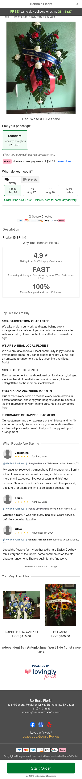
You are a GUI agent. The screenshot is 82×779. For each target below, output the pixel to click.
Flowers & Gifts (20, 16)
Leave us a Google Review (41, 736)
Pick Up (32, 179)
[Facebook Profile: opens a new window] (32, 724)
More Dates (69, 190)
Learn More (64, 161)
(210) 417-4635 (41, 708)
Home (6, 16)
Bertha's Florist (41, 3)
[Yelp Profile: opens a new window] (49, 724)
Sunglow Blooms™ (38, 463)
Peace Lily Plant (37, 508)
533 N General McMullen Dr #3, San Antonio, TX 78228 (41, 704)
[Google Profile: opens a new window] (41, 724)
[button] (74, 770)
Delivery (11, 182)
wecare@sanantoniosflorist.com (41, 712)
